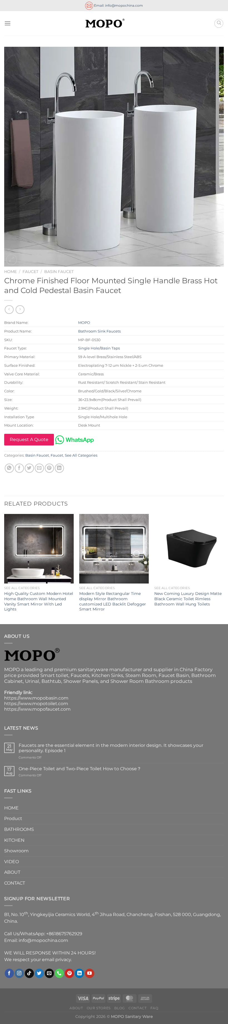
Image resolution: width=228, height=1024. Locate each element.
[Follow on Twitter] (39, 973)
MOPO (84, 322)
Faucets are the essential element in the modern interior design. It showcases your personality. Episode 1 (111, 748)
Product (13, 818)
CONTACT (14, 883)
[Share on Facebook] (19, 468)
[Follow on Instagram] (19, 973)
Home (10, 271)
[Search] (218, 23)
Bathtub (51, 681)
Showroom (16, 850)
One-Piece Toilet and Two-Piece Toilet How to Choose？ (80, 768)
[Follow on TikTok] (29, 973)
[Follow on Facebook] (9, 973)
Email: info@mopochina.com (118, 5)
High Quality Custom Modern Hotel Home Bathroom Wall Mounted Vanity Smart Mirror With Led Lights (38, 601)
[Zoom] (11, 259)
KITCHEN (14, 840)
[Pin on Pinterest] (49, 468)
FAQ (154, 1008)
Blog (119, 1008)
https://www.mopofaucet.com (37, 709)
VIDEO (11, 861)
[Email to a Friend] (39, 468)
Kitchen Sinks (107, 675)
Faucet (30, 271)
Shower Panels (80, 681)
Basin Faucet (59, 271)
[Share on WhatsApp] (9, 468)
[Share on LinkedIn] (59, 468)
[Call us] (59, 973)
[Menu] (7, 23)
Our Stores (99, 1008)
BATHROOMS (19, 829)
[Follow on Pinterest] (69, 973)
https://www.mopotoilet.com (36, 703)
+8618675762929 (64, 933)
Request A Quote (29, 439)
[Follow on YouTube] (89, 973)
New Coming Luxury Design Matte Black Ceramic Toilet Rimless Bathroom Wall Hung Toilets (188, 598)
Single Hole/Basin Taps (99, 348)
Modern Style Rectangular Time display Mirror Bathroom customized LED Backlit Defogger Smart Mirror (112, 601)
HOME (11, 808)
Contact (137, 1008)
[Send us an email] (49, 973)
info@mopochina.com (43, 940)
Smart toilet (54, 675)
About (76, 1008)
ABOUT (12, 872)
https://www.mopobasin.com (36, 698)
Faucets (80, 675)
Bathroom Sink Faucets (99, 331)
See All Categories (81, 455)
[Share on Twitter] (29, 468)
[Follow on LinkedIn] (79, 973)
